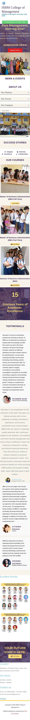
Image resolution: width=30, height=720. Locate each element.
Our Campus (7, 105)
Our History (6, 92)
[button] (15, 22)
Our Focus (6, 99)
